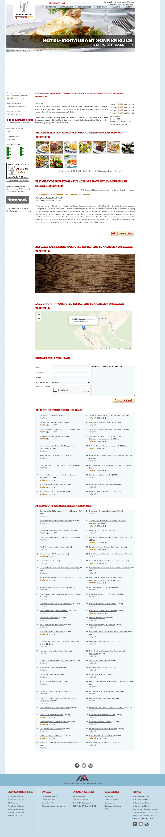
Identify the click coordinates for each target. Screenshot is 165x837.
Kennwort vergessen (15, 815)
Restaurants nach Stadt (141, 800)
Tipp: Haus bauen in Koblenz (143, 818)
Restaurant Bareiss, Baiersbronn (51, 485)
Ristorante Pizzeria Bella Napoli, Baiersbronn (56, 604)
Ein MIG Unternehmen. (95, 784)
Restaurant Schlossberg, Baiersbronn (102, 511)
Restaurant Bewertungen (84, 7)
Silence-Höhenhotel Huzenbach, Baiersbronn (56, 530)
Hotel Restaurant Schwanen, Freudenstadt (104, 446)
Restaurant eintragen (15, 797)
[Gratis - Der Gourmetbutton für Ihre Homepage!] (17, 178)
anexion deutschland (80, 800)
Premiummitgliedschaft (16, 809)
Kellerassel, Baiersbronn (48, 675)
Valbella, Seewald (46, 561)
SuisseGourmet (47, 803)
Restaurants (66, 7)
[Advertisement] (70, 71)
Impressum (109, 797)
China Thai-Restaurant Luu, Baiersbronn (103, 594)
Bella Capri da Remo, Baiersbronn (52, 625)
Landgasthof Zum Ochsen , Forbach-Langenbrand (106, 708)
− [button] (39, 318)
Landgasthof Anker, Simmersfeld (100, 475)
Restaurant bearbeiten (16, 800)
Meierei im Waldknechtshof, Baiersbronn (54, 587)
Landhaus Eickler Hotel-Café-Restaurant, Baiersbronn (59, 568)
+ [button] (39, 314)
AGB (106, 809)
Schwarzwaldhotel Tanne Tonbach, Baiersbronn (106, 415)
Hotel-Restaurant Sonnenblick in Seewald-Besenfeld (24, 10)
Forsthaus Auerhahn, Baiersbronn (51, 691)
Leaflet (101, 349)
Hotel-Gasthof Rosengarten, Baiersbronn (54, 611)
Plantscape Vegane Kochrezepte (53, 806)
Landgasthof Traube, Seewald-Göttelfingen (104, 547)
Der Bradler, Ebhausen (48, 415)
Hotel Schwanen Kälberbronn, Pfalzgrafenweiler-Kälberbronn (61, 594)
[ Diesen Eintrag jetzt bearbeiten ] (18, 189)
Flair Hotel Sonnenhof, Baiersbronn (52, 547)
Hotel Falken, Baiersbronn (49, 668)
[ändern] (132, 4)
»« (49, 197)
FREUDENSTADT (78, 93)
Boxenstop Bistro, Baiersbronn (100, 698)
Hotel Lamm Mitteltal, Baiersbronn (101, 485)
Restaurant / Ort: (57, 3)
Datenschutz (109, 803)
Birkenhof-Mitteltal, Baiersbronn (100, 641)
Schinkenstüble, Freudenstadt (50, 681)
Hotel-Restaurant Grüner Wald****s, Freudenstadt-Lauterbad (110, 456)
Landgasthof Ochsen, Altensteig (51, 729)
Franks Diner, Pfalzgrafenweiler (51, 422)
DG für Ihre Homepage (16, 812)
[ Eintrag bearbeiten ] (13, 93)
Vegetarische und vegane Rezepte (145, 815)
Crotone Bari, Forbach (97, 675)
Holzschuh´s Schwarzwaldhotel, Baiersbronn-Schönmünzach (110, 537)
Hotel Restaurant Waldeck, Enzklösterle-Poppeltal (57, 537)
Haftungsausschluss (112, 800)
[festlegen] (131, 2)
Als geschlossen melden (15, 192)
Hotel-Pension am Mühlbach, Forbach (102, 611)
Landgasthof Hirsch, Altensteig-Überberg (103, 691)
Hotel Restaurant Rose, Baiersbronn (102, 604)
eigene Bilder (107, 171)
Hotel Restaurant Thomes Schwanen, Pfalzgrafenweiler (59, 743)
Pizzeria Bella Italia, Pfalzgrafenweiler (102, 729)
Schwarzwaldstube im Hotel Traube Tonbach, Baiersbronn (109, 568)
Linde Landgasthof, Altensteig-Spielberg (54, 722)
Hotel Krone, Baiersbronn (49, 618)
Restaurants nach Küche (141, 803)
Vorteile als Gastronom (16, 806)
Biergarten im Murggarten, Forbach (101, 625)
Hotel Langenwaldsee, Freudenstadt (102, 422)
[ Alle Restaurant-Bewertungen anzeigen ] (95, 190)
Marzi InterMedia (79, 797)
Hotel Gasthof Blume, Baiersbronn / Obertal (55, 708)
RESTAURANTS (41, 93)
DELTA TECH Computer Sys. (83, 803)
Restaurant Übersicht (49, 7)
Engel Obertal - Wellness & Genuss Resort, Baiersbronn (108, 681)
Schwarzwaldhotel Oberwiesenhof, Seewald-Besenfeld (59, 511)
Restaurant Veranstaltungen (129, 7)
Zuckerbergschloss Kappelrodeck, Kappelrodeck (57, 429)
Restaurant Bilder (116, 7)
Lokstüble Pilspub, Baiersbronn (100, 530)
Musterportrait (13, 803)
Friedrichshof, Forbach (97, 618)
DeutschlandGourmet (49, 797)
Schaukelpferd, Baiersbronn (99, 661)
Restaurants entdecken (141, 797)
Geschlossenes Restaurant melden (145, 809)
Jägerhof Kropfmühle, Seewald (50, 436)
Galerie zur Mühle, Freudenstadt (51, 736)
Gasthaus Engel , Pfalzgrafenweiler (101, 736)
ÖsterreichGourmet (48, 800)
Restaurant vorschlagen (141, 806)
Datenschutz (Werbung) (113, 806)
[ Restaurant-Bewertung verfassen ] (123, 190)
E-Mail (8, 131)
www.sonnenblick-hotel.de (15, 129)
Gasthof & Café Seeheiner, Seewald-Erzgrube (105, 561)
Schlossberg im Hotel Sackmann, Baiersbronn (105, 429)
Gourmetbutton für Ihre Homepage (18, 181)
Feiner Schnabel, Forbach (98, 668)
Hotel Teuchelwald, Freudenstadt (100, 491)
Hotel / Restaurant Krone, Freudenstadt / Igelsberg (106, 554)
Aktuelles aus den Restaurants (102, 7)
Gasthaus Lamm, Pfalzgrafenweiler (101, 715)
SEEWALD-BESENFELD (95, 93)
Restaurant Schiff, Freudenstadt (100, 743)
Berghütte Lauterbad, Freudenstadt (52, 456)
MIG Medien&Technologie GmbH (84, 806)
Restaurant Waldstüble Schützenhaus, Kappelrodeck (107, 465)
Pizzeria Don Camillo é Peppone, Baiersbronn (56, 661)
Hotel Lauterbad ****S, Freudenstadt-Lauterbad (56, 465)
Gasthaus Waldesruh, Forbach (100, 722)
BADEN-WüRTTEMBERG (60, 93)
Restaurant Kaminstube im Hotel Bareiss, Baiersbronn (108, 632)
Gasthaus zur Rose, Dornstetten (51, 491)
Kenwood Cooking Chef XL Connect (145, 812)
